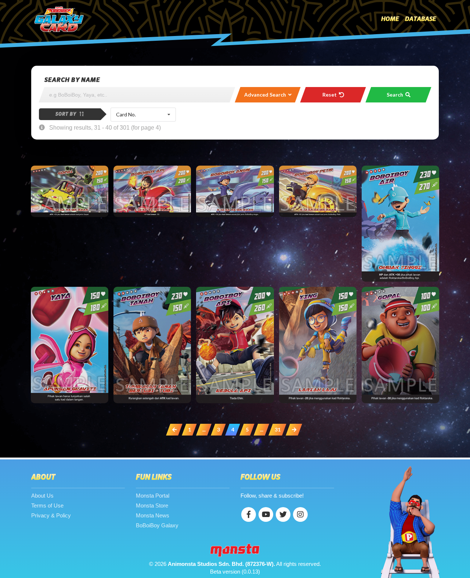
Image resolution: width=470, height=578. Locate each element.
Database (420, 19)
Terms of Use (47, 505)
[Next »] (294, 430)
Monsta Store (152, 505)
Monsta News (152, 515)
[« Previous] (174, 430)
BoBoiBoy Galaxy (157, 525)
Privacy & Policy (51, 515)
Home (390, 19)
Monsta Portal (152, 495)
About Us (42, 495)
